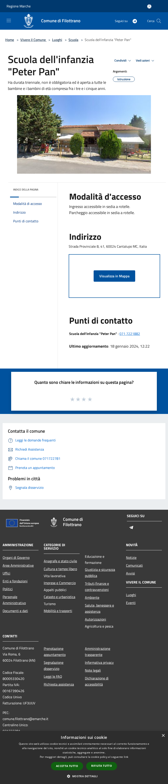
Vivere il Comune (33, 39)
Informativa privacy (99, 662)
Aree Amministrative (18, 565)
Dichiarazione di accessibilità (96, 681)
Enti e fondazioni (15, 581)
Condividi (120, 60)
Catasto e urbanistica (59, 596)
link (126, 757)
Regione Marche (19, 6)
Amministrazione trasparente (97, 651)
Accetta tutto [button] (67, 766)
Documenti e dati (15, 610)
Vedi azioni (143, 60)
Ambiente (92, 597)
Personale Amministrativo (14, 600)
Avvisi (130, 573)
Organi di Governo (16, 557)
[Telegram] (133, 21)
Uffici (6, 573)
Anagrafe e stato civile (60, 561)
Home (9, 39)
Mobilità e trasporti (58, 610)
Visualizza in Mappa (114, 276)
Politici (8, 589)
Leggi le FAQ (53, 676)
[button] (84, 776)
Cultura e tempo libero (60, 568)
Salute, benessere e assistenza (99, 608)
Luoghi (57, 39)
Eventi (131, 602)
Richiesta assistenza (59, 684)
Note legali (93, 670)
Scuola (73, 39)
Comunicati (134, 565)
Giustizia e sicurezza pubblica (100, 572)
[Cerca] (158, 21)
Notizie (131, 557)
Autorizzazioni (95, 619)
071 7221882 (129, 333)
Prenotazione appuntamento (55, 651)
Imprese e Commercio (60, 582)
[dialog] (84, 757)
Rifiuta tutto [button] (101, 766)
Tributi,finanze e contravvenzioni (97, 586)
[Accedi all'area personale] (149, 6)
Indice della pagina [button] (25, 189)
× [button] (163, 735)
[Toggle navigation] (8, 20)
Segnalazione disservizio (53, 665)
